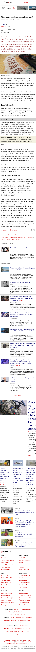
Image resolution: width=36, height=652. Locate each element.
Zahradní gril (14, 623)
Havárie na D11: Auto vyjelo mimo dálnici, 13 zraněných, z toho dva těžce (5, 474)
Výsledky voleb (5, 562)
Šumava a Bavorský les (7, 597)
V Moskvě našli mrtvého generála (20, 282)
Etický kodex (18, 641)
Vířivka (21, 623)
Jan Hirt (21, 562)
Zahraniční (12, 272)
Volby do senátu (5, 567)
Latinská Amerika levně (7, 602)
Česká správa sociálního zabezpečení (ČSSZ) (13, 237)
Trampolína (29, 617)
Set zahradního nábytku (24, 620)
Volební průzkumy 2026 (7, 560)
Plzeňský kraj (13, 349)
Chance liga (4, 575)
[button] (18, 64)
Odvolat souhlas (11, 643)
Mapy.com (17, 609)
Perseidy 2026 (13, 612)
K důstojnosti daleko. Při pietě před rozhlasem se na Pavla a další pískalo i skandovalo (21, 298)
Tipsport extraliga (5, 580)
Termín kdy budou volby (7, 564)
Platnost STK (22, 605)
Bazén (12, 617)
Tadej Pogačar (23, 564)
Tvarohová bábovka (24, 582)
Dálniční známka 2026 (25, 595)
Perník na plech (23, 587)
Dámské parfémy (19, 628)
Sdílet (10, 29)
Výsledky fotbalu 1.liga (7, 577)
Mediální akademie (9, 641)
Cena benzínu (22, 612)
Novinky (3, 24)
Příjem (8, 239)
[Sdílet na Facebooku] (31, 230)
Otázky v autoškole (24, 602)
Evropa (11, 284)
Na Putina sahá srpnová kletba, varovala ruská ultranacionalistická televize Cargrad (22, 380)
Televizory (16, 631)
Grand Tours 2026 (24, 569)
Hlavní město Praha (14, 302)
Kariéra (24, 640)
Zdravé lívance (23, 580)
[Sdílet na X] (34, 230)
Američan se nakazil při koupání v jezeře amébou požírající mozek (22, 269)
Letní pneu (28, 628)
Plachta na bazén (20, 617)
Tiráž (28, 640)
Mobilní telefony (24, 625)
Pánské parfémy (17, 634)
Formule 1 (4, 584)
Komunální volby (5, 569)
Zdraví (11, 333)
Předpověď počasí (26, 609)
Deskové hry (9, 631)
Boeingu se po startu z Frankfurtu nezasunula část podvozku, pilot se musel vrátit (18, 475)
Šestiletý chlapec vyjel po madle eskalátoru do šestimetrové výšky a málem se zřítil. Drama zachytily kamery (20, 362)
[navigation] (2, 2)
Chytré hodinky (25, 631)
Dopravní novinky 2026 (25, 597)
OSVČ (14, 235)
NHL (2, 587)
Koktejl (11, 367)
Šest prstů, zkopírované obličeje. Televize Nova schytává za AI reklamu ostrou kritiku (21, 314)
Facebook (7, 640)
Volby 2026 (4, 557)
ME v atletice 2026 (6, 582)
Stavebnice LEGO (8, 628)
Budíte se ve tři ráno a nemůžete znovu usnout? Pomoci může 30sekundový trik (22, 330)
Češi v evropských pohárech (17, 614)
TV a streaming (13, 318)
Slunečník (7, 620)
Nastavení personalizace (22, 643)
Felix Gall (21, 567)
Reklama (18, 640)
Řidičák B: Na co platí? (25, 600)
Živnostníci (30, 237)
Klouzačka (13, 620)
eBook (4, 29)
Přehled (3, 239)
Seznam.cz (26, 2)
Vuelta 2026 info (23, 557)
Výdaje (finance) (16, 239)
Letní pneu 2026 (23, 593)
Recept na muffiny (24, 577)
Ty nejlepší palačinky (24, 575)
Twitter (13, 640)
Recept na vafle (23, 584)
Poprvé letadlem (5, 595)
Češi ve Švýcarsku (6, 600)
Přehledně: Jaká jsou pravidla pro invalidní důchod (20, 249)
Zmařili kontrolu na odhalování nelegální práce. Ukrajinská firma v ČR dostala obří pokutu (22, 345)
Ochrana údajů (27, 641)
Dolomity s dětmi (5, 605)
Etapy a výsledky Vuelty (25, 560)
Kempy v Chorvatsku (6, 593)
